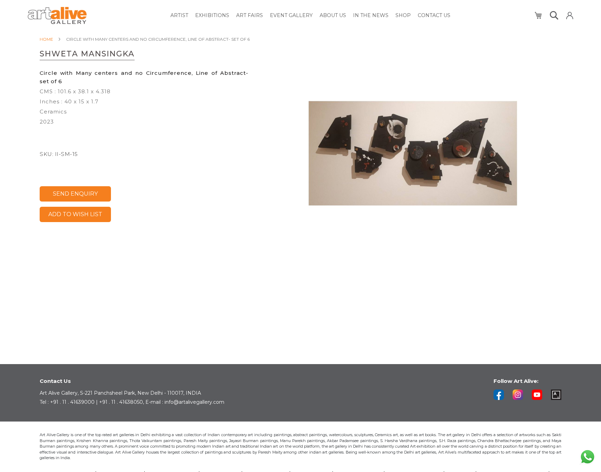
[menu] (310, 15)
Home (46, 39)
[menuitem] (179, 15)
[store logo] (57, 15)
